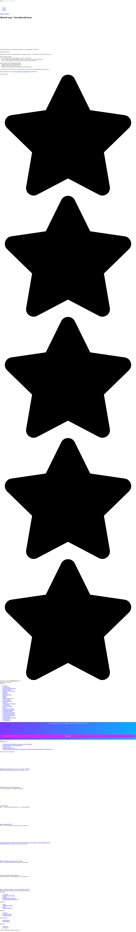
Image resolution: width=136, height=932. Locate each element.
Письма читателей (7, 701)
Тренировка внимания (8, 708)
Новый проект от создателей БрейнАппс (13, 745)
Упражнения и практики (9, 713)
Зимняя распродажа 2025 (9, 748)
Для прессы (5, 927)
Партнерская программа (9, 895)
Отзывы (5, 897)
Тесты (4, 10)
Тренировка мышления (8, 710)
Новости (5, 696)
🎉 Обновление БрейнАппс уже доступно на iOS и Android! (17, 744)
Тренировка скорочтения (9, 712)
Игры (4, 7)
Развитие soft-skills (7, 908)
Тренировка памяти (7, 711)
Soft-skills (5, 685)
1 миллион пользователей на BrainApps (9, 875)
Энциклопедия (6, 719)
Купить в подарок (7, 914)
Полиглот (5, 702)
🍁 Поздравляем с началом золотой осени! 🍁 (11, 861)
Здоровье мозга (6, 687)
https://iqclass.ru (6, 921)
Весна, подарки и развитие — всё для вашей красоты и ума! (14, 889)
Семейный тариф (7, 915)
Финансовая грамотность (9, 715)
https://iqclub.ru (6, 920)
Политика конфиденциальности (10, 899)
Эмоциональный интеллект (9, 717)
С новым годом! (7, 746)
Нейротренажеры (7, 694)
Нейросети (5, 693)
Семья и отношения (7, 706)
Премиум (5, 913)
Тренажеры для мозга (8, 905)
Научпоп (5, 692)
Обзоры (5, 697)
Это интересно (6, 720)
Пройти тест (68, 736)
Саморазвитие (6, 705)
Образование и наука (8, 698)
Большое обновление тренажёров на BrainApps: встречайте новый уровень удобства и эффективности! (28, 749)
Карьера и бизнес (7, 689)
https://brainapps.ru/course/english (22, 71)
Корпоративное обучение (9, 691)
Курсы (4, 9)
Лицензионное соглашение (9, 898)
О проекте (5, 894)
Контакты (5, 926)
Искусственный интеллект (9, 688)
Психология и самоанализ (9, 703)
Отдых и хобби (6, 699)
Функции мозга (6, 716)
